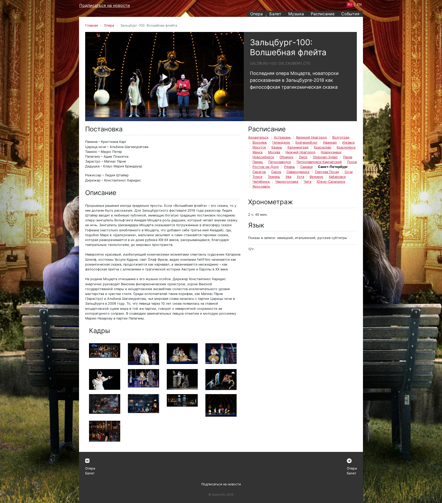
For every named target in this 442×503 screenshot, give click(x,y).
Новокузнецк (331, 152)
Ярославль (261, 186)
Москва (274, 152)
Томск (257, 177)
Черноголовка (286, 182)
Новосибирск (263, 157)
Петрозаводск (279, 162)
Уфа (288, 177)
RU (350, 4)
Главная (91, 25)
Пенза (347, 157)
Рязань (289, 167)
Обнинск (286, 157)
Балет (275, 13)
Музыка (296, 13)
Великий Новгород (311, 137)
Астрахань (282, 137)
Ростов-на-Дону (265, 167)
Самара (306, 167)
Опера (256, 13)
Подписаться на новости (104, 5)
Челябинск (261, 182)
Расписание (323, 13)
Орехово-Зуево (325, 157)
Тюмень (274, 177)
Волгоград (340, 137)
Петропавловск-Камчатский (319, 162)
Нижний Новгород (300, 152)
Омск (303, 157)
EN (359, 4)
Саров (276, 172)
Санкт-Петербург (333, 167)
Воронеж (259, 142)
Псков (352, 162)
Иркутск (259, 147)
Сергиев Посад (327, 172)
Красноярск (346, 147)
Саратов (259, 172)
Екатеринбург (306, 142)
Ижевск (348, 142)
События (350, 13)
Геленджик (281, 142)
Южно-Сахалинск (331, 182)
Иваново (330, 142)
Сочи (349, 172)
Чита (307, 182)
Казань (276, 147)
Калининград (298, 147)
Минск (257, 152)
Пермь (257, 162)
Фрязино (316, 177)
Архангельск (258, 137)
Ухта (300, 177)
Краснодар (322, 147)
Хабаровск (337, 177)
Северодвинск (298, 172)
